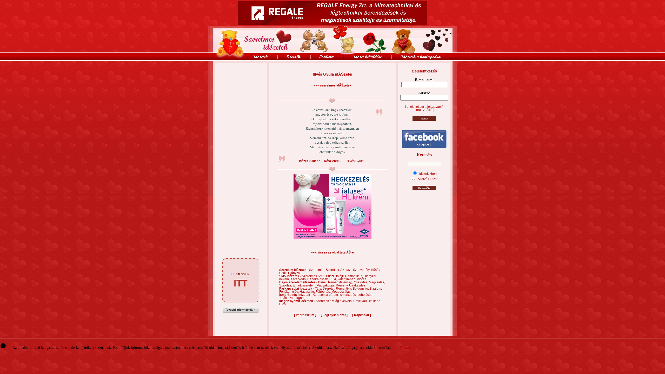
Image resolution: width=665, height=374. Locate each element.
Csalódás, (361, 282)
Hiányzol (294, 273)
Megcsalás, (377, 282)
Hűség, (376, 269)
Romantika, (344, 288)
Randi (300, 297)
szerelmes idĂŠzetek (335, 85)
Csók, (283, 273)
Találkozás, (287, 297)
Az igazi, (346, 269)
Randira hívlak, (318, 279)
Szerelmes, (317, 269)
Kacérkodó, (298, 279)
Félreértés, (323, 291)
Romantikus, (354, 276)
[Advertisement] (241, 74)
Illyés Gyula (355, 161)
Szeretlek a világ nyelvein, (334, 301)
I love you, (360, 301)
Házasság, (308, 291)
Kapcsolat (361, 315)
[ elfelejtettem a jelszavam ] (424, 106)
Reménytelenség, (341, 282)
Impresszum (305, 315)
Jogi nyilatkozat (334, 315)
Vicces (361, 279)
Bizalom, (376, 288)
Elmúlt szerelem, (305, 285)
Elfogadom (407, 347)
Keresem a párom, (326, 294)
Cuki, (333, 279)
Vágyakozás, (326, 285)
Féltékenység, (289, 291)
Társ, (319, 288)
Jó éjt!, (340, 276)
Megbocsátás (340, 291)
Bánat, (323, 282)
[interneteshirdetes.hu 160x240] (241, 317)
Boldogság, (361, 288)
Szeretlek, (333, 269)
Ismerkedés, (348, 294)
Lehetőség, (365, 294)
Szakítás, (286, 285)
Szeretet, (329, 288)
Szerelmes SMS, (314, 276)
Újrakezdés (357, 285)
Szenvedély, (362, 269)
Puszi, (330, 276)
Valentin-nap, (347, 279)
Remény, (342, 285)
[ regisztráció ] (424, 109)
